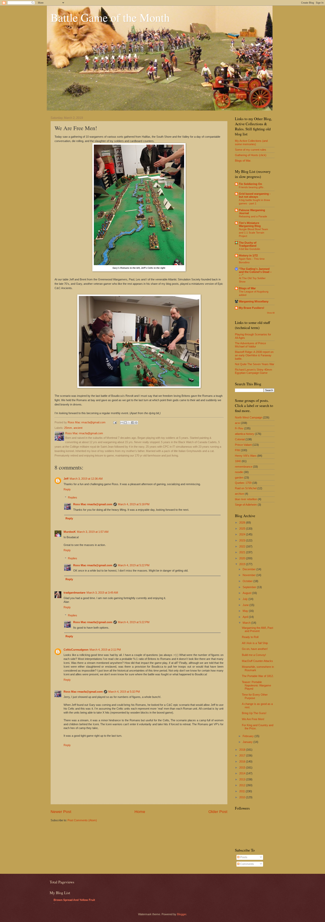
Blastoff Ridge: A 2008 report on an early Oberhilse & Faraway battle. (254, 355)
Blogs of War (247, 288)
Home (139, 811)
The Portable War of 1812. (258, 676)
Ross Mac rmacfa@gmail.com (92, 504)
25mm (68, 427)
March (247, 622)
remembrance (243, 466)
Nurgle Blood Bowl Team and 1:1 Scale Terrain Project (253, 232)
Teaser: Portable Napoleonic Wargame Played (256, 685)
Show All (270, 313)
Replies (72, 497)
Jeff (66, 478)
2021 (242, 552)
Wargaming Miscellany (253, 301)
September (250, 587)
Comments (246, 864)
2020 (242, 558)
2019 (242, 564)
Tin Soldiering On (250, 183)
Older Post (217, 811)
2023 (242, 540)
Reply (67, 489)
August (247, 593)
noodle (239, 472)
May (246, 610)
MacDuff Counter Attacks (257, 660)
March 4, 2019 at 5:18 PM (134, 504)
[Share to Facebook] (132, 422)
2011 (242, 791)
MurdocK (70, 531)
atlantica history (244, 433)
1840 (238, 461)
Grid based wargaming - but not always (254, 195)
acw (237, 422)
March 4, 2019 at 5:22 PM (134, 565)
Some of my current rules (250, 149)
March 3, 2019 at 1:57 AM (93, 531)
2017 (242, 755)
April (246, 616)
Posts (243, 857)
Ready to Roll (250, 637)
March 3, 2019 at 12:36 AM (86, 478)
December (249, 569)
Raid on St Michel (246, 488)
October (248, 581)
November (249, 575)
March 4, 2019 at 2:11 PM (105, 649)
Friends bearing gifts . (252, 187)
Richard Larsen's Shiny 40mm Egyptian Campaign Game (253, 371)
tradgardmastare (74, 592)
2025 (242, 528)
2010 (242, 797)
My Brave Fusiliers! (251, 307)
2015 (242, 767)
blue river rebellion (246, 499)
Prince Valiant (243, 444)
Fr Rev (239, 428)
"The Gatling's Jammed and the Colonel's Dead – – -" (255, 271)
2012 (242, 785)
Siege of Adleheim (246, 504)
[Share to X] (129, 422)
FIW (237, 450)
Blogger (181, 914)
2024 (242, 534)
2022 (242, 546)
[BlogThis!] (125, 422)
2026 (242, 522)
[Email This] (122, 422)
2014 (242, 773)
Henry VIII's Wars (246, 455)
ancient (78, 427)
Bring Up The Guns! (254, 713)
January (248, 741)
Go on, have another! (255, 648)
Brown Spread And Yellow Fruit (74, 899)
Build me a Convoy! (254, 654)
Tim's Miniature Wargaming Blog (250, 224)
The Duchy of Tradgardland (247, 244)
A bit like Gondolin (249, 248)
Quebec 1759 (243, 482)
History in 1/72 (248, 255)
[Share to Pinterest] (136, 422)
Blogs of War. (243, 160)
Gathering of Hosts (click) (250, 155)
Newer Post (61, 811)
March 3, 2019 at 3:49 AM (102, 592)
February (248, 736)
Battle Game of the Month (110, 17)
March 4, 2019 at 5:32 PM (124, 691)
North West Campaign (248, 417)
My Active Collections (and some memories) (251, 142)
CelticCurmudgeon (76, 649)
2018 (242, 749)
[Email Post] (114, 422)
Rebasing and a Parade (253, 216)
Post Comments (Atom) (82, 820)
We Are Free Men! (253, 719)
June (246, 605)
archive (239, 493)
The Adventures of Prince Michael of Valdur (250, 345)
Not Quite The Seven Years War (254, 364)
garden (239, 477)
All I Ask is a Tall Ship (255, 643)
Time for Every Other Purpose (255, 696)
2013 (242, 779)
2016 (242, 761)
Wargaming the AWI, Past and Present (257, 629)
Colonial (240, 439)
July (245, 599)
